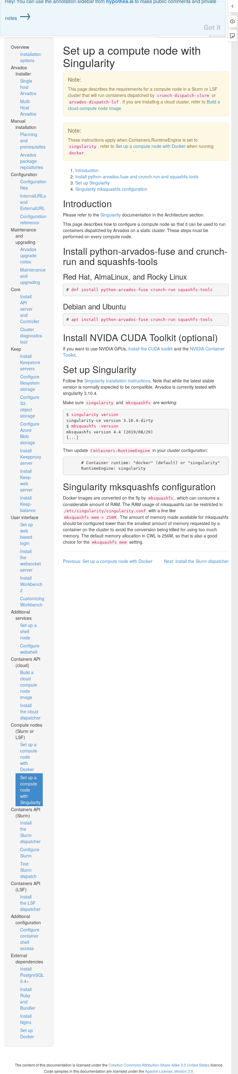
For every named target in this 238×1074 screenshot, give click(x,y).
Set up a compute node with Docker (28, 756)
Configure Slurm (29, 852)
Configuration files (31, 184)
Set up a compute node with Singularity (30, 789)
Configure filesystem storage (30, 382)
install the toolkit (150, 348)
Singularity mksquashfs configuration (111, 189)
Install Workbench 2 (31, 584)
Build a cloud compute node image (28, 684)
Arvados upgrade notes (28, 255)
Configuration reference (31, 219)
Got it (212, 27)
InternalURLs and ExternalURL (31, 202)
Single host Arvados (28, 87)
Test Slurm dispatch (28, 870)
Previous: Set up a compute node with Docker (107, 561)
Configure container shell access (29, 938)
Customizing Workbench (31, 601)
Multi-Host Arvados (28, 107)
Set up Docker (27, 1033)
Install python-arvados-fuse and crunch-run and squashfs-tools (136, 176)
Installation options (30, 57)
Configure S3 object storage (29, 406)
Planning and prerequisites (31, 140)
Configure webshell (29, 648)
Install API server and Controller (29, 308)
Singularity (110, 215)
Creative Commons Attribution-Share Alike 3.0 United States (158, 1064)
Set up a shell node (28, 631)
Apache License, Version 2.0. (169, 1071)
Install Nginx (26, 1019)
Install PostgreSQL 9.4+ (31, 975)
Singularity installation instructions (117, 380)
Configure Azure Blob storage (29, 433)
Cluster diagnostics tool (31, 335)
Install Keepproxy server (30, 456)
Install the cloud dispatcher (30, 711)
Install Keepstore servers (30, 362)
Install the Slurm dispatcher (30, 832)
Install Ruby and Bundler (27, 998)
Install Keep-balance (28, 504)
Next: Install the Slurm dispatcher (196, 561)
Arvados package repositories (31, 161)
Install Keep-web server (26, 480)
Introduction (87, 170)
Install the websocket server (30, 560)
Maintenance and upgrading (31, 276)
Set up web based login (26, 533)
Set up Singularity (92, 183)
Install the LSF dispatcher (30, 902)
